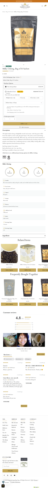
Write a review (40, 354)
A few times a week (34, 98)
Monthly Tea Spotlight (5, 436)
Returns (13, 430)
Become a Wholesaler (32, 428)
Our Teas (4, 422)
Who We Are (23, 423)
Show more (24, 406)
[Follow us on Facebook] (4, 475)
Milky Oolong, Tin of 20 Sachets (27, 264)
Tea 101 (4, 432)
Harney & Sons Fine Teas (13, 480)
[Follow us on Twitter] (7, 475)
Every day (22, 98)
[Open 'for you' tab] (3, 485)
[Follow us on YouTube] (14, 475)
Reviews (23, 427)
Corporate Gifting (14, 438)
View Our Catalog (32, 423)
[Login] (42, 5)
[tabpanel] (24, 383)
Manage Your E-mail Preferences (15, 446)
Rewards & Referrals (14, 426)
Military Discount (23, 441)
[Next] (45, 64)
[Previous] (3, 64)
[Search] (7, 5)
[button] (24, 322)
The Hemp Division (5, 441)
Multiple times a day (10, 98)
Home (3, 11)
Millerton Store (4, 429)
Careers (31, 444)
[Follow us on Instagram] (11, 475)
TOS (32, 480)
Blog (22, 437)
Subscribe (10, 470)
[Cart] (45, 5)
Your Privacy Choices (15, 452)
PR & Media (33, 432)
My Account (15, 422)
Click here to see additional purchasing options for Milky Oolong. (20, 153)
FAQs (13, 442)
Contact (32, 434)
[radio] (24, 87)
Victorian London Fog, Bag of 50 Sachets (9, 299)
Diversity (23, 434)
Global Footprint (23, 431)
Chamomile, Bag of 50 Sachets (27, 298)
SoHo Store (5, 425)
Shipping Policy (14, 433)
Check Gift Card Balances (32, 439)
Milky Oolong (9, 264)
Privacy (36, 480)
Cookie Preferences (15, 482)
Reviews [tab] (8, 355)
